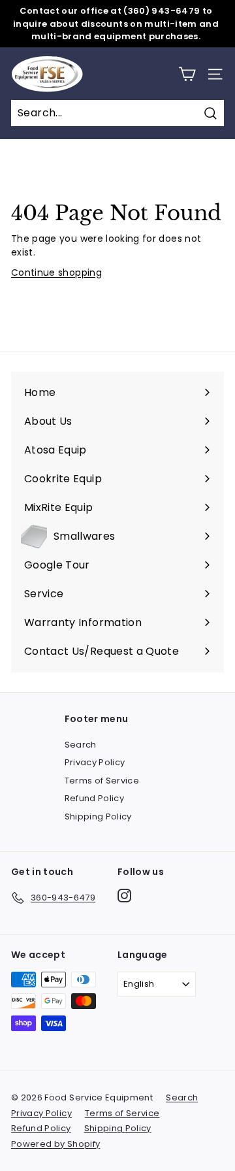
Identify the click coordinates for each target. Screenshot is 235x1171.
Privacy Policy (95, 762)
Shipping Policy (98, 816)
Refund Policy (95, 798)
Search (81, 744)
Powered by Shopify (55, 1144)
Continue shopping (56, 272)
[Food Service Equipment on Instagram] (124, 895)
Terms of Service (102, 780)
